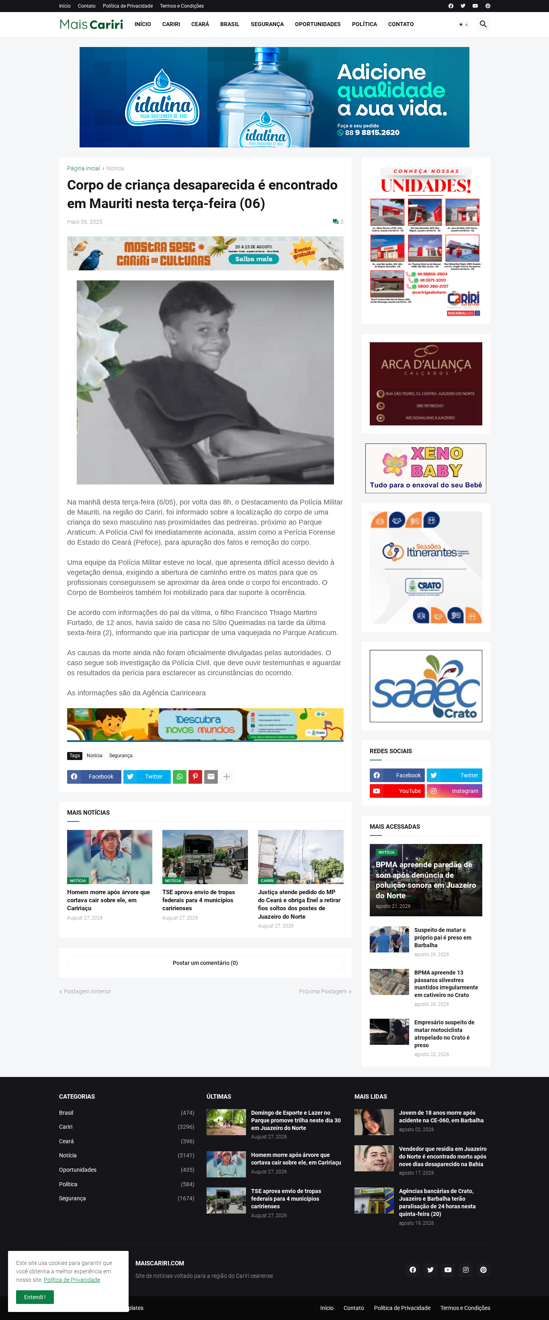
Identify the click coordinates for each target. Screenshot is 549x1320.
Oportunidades (318, 24)
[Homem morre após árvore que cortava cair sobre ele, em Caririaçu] (226, 1164)
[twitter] (463, 6)
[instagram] (466, 1270)
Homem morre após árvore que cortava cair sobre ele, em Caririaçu (108, 900)
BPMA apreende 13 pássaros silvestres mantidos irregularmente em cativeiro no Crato (446, 984)
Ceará (200, 24)
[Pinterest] (195, 777)
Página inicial (83, 169)
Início (65, 6)
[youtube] (475, 6)
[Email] (211, 777)
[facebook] (451, 6)
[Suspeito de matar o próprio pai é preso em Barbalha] (389, 939)
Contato (87, 6)
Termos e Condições (182, 6)
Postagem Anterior (87, 991)
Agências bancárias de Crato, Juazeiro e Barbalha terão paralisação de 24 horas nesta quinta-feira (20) (437, 1202)
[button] (464, 24)
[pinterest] (487, 6)
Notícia (115, 169)
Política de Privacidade (128, 6)
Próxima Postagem (323, 991)
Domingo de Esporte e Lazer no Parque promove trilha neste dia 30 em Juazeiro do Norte (296, 1120)
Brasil (230, 24)
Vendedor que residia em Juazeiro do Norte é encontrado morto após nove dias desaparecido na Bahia (443, 1156)
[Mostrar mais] (227, 777)
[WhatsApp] (179, 777)
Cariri (171, 24)
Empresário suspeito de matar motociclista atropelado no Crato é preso (444, 1033)
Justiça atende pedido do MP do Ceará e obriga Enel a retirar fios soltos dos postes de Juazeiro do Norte (299, 904)
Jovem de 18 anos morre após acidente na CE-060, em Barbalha (441, 1117)
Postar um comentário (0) (205, 963)
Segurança (267, 24)
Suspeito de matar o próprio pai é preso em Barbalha (442, 937)
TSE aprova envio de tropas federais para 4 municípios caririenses (198, 900)
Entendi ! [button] (35, 1297)
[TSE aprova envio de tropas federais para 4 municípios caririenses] (226, 1200)
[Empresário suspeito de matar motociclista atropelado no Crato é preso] (389, 1032)
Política (364, 24)
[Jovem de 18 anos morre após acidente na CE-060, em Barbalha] (374, 1122)
